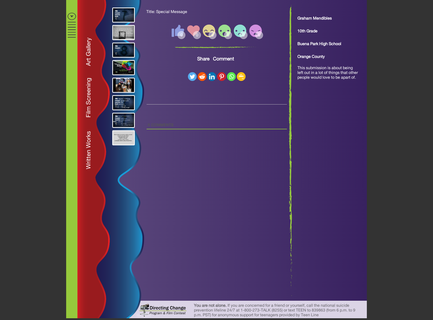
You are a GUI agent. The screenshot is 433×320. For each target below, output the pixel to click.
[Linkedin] (211, 76)
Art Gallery (89, 52)
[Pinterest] (221, 76)
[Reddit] (202, 76)
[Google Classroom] (241, 76)
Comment (223, 59)
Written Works (89, 150)
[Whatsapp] (231, 76)
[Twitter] (192, 76)
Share (203, 59)
